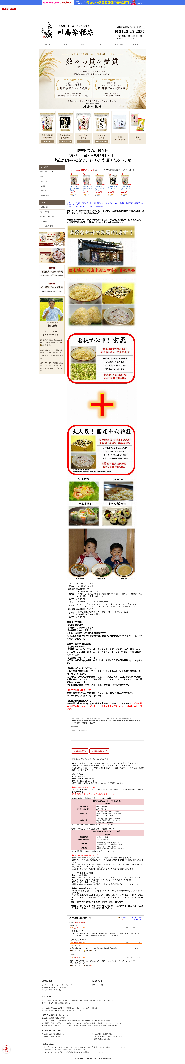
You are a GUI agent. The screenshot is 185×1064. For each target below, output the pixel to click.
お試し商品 (43, 191)
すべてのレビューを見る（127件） (132, 917)
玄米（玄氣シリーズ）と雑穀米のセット (106, 203)
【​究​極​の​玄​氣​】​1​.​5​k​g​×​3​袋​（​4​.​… (113, 188)
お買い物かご (137, 44)
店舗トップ (47, 44)
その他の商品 (44, 195)
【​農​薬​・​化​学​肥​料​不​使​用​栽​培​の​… (74, 188)
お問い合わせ (44, 221)
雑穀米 (83, 44)
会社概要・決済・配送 (47, 216)
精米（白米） (44, 181)
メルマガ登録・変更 (46, 226)
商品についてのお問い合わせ (82, 759)
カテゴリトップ (72, 203)
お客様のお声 (119, 44)
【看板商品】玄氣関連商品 (96, 207)
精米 (101, 44)
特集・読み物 (44, 212)
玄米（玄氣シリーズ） (47, 172)
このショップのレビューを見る (133, 919)
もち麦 (42, 186)
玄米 (65, 44)
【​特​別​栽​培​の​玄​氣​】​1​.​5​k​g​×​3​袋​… (87, 188)
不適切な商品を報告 (101, 759)
